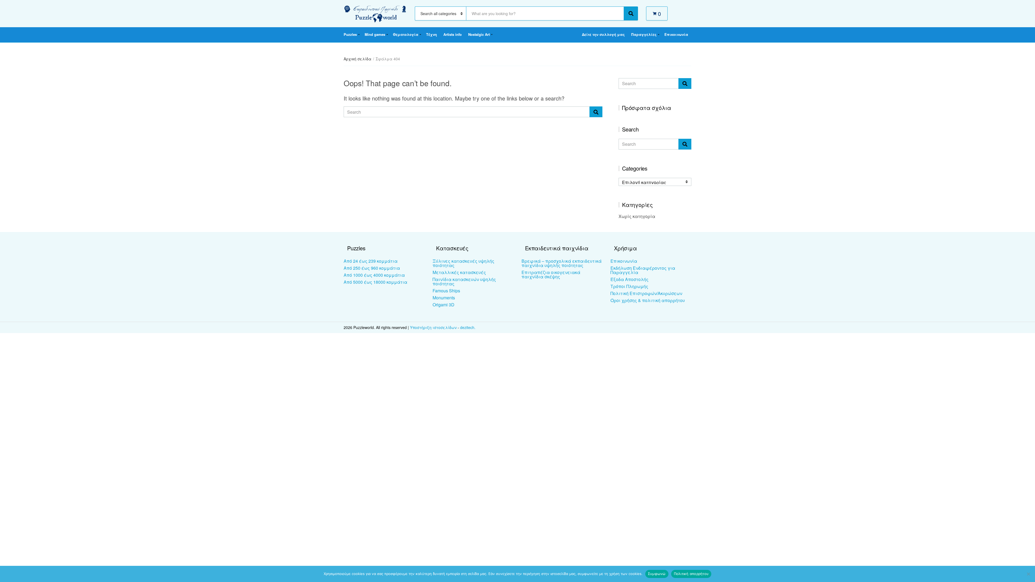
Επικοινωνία (676, 34)
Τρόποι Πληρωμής (629, 286)
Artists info (452, 34)
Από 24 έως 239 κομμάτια (371, 261)
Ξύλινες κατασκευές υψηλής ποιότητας (463, 263)
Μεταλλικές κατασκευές (459, 272)
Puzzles (350, 34)
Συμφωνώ (657, 573)
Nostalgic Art (479, 34)
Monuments (444, 298)
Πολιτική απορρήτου (691, 573)
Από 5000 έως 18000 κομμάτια (375, 282)
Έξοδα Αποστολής (629, 279)
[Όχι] (1028, 574)
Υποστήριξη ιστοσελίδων (434, 327)
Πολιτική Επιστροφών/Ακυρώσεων (646, 293)
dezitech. (467, 327)
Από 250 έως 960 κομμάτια (372, 268)
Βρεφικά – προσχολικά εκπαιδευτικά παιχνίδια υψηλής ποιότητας (562, 263)
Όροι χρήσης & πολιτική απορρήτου (647, 300)
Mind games (375, 34)
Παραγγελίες (644, 34)
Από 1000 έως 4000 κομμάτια (374, 275)
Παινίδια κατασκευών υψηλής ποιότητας (464, 281)
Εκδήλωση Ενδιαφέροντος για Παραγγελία (642, 270)
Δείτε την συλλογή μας (603, 34)
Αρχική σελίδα (357, 58)
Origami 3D (443, 305)
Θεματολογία (405, 34)
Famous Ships (446, 290)
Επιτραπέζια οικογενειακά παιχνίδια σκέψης (551, 274)
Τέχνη (431, 34)
